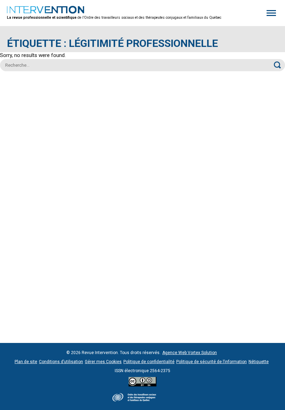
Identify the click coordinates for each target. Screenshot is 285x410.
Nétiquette (259, 361)
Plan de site (26, 361)
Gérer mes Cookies (103, 361)
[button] (271, 13)
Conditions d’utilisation (61, 361)
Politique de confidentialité (148, 361)
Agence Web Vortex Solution (189, 352)
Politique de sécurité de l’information (211, 361)
